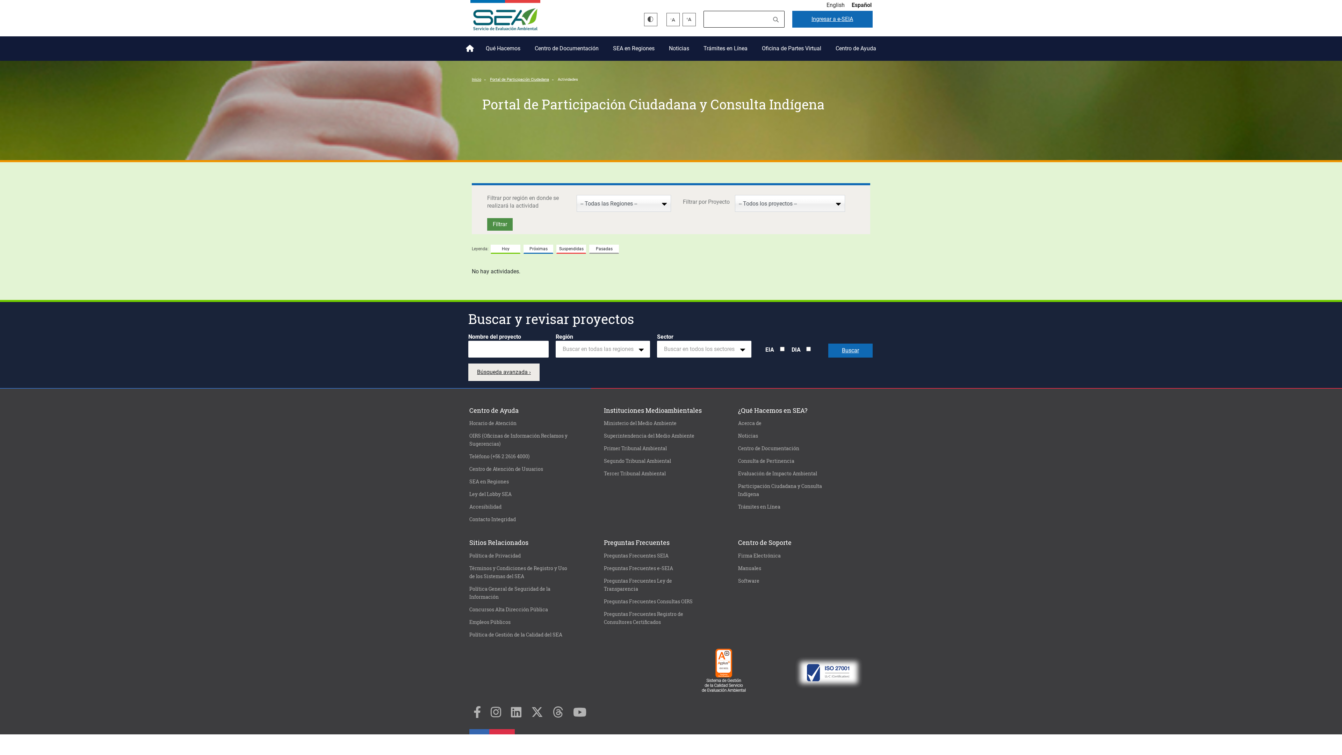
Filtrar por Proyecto (706, 202)
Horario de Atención (493, 423)
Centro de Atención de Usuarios (506, 469)
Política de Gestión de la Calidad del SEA (515, 635)
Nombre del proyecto (494, 336)
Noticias (679, 48)
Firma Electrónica (759, 556)
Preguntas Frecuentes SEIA (636, 556)
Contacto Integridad (492, 519)
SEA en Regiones (634, 48)
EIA (769, 349)
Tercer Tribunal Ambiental (635, 473)
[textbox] (600, 349)
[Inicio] (505, 16)
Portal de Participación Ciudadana (519, 79)
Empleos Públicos (490, 622)
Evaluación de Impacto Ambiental (777, 473)
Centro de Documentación (567, 48)
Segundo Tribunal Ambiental (637, 461)
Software (748, 581)
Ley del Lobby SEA (490, 494)
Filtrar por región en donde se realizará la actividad (523, 202)
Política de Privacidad (495, 556)
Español (862, 5)
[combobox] (603, 349)
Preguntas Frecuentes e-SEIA (638, 568)
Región (564, 336)
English (836, 5)
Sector (665, 336)
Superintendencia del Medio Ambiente (649, 436)
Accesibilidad (485, 507)
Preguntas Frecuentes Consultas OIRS (648, 601)
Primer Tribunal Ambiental (635, 448)
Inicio (468, 46)
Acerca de (750, 423)
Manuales (749, 568)
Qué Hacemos (503, 48)
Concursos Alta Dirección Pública (508, 609)
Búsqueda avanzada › (504, 372)
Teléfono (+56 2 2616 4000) (499, 456)
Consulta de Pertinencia (766, 461)
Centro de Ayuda (856, 48)
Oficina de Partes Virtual (791, 48)
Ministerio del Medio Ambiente (640, 423)
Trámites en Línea (726, 48)
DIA (796, 349)
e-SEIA (832, 19)
